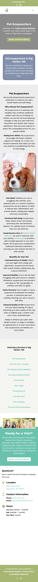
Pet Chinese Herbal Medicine (19, 369)
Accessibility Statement (19, 574)
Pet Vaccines (19, 380)
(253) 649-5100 (19, 2)
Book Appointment (19, 39)
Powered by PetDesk (12, 571)
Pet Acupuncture (19, 359)
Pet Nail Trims (19, 396)
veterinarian (19, 238)
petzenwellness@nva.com (22, 501)
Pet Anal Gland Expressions (19, 407)
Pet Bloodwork (19, 391)
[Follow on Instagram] (20, 578)
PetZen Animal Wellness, (25, 28)
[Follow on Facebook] (17, 578)
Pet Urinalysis (19, 402)
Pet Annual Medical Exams (19, 375)
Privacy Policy (28, 571)
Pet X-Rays (19, 386)
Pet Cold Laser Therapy (19, 364)
